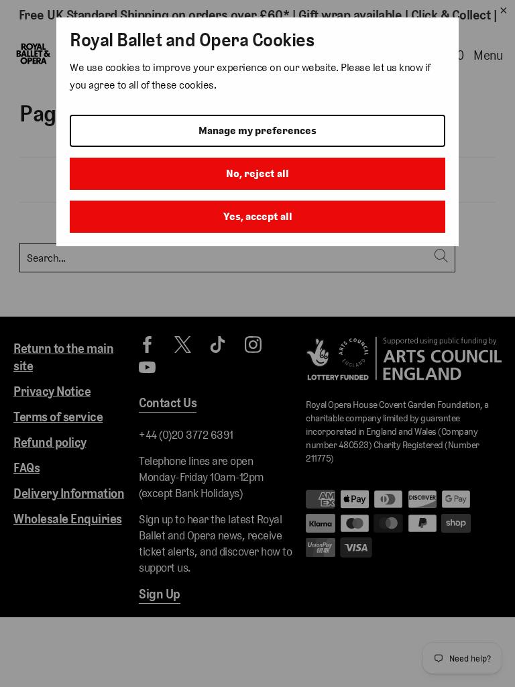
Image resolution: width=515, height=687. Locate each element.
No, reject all (257, 173)
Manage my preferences (257, 130)
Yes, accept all (257, 216)
